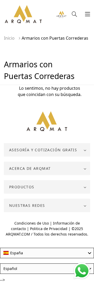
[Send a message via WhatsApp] (81, 270)
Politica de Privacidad (48, 228)
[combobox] (47, 253)
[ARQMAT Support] (61, 15)
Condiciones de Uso (31, 223)
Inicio (9, 38)
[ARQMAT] (47, 121)
